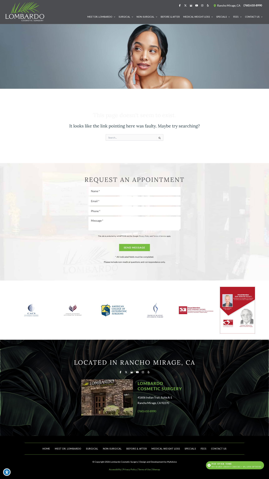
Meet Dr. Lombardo (68, 448)
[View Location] (215, 5)
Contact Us (219, 448)
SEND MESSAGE (134, 247)
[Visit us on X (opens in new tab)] (185, 5)
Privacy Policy (144, 236)
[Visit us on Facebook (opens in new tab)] (179, 5)
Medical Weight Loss (165, 448)
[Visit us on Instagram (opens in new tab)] (202, 5)
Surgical (92, 448)
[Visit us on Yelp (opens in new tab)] (207, 5)
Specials (190, 448)
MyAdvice (172, 461)
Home (46, 448)
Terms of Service (159, 236)
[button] (113, 16)
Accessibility (115, 469)
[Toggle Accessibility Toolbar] (7, 472)
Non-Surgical (112, 448)
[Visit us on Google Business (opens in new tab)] (191, 5)
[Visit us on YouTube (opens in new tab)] (196, 5)
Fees (203, 448)
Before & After (136, 448)
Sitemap (156, 469)
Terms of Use (144, 469)
